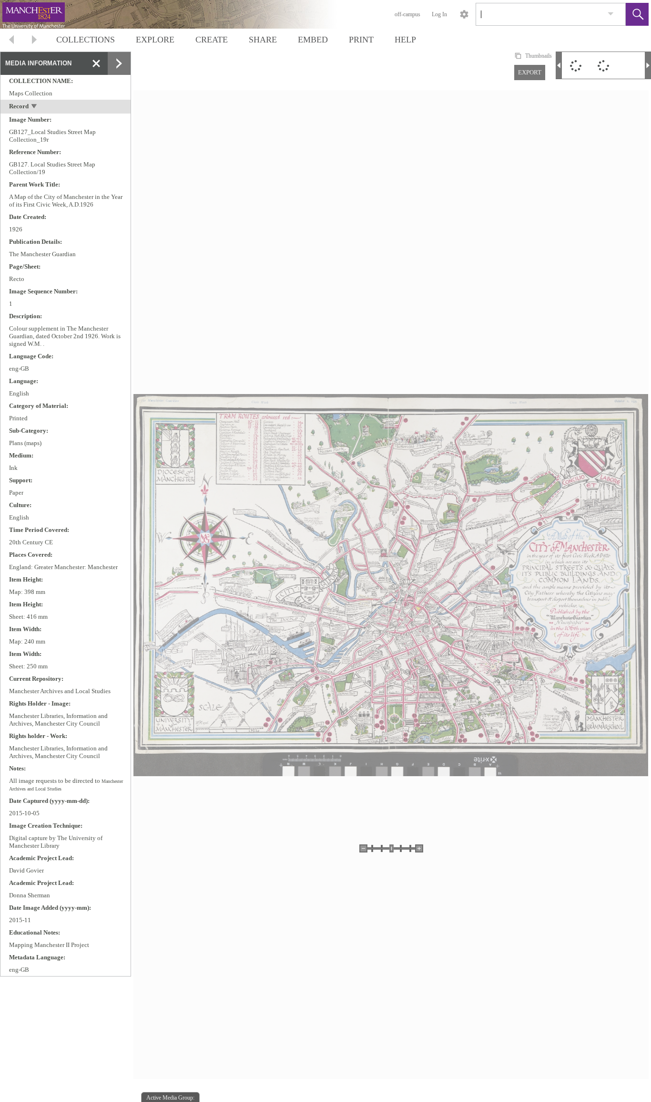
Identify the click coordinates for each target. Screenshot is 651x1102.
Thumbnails (538, 55)
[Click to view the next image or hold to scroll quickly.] (648, 65)
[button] (637, 14)
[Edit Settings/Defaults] (464, 14)
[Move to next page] (34, 41)
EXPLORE (155, 39)
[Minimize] (96, 63)
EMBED (313, 39)
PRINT (361, 39)
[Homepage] (179, 14)
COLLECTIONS (85, 39)
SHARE (263, 39)
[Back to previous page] (11, 41)
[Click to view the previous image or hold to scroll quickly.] (559, 65)
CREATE (211, 39)
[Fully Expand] (119, 63)
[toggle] (34, 107)
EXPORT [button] (529, 72)
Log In (439, 14)
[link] (610, 14)
